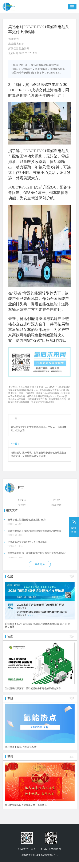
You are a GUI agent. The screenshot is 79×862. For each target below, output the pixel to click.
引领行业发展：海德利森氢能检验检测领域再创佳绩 (34, 531)
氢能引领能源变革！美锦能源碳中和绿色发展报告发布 (33, 688)
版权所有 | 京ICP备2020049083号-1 (39, 855)
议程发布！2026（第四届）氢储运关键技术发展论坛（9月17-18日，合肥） (38, 625)
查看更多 (40, 564)
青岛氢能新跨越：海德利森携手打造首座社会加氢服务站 (37, 553)
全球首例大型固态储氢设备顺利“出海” (27, 520)
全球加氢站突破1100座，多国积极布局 (27, 542)
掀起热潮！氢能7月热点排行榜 (20, 747)
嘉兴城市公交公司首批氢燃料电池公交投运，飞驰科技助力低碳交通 (38, 429)
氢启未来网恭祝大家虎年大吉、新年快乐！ (27, 805)
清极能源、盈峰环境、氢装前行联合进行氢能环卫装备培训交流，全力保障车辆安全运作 (38, 454)
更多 (72, 576)
